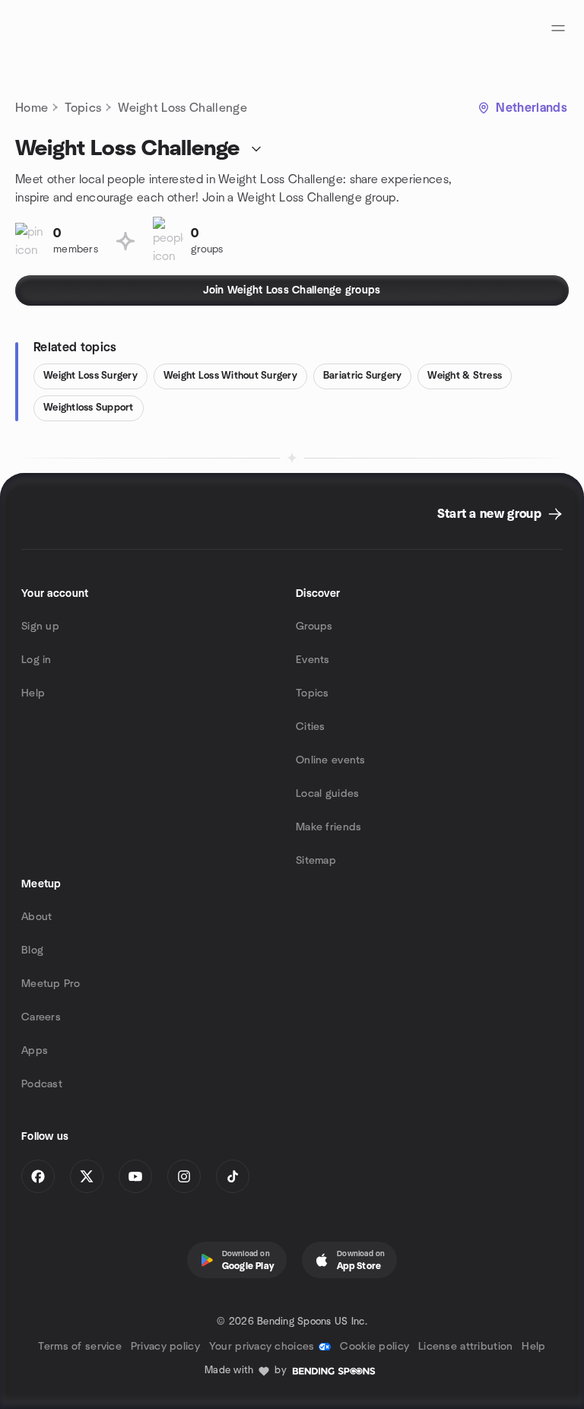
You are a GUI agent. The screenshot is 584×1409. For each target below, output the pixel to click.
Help (33, 693)
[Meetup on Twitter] (86, 1176)
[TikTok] (232, 1176)
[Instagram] (184, 1176)
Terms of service (79, 1346)
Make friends (328, 827)
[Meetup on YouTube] (135, 1176)
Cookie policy (374, 1346)
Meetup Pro (50, 984)
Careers (41, 1017)
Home (31, 108)
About (36, 917)
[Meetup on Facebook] (38, 1176)
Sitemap (316, 860)
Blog (32, 950)
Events (313, 660)
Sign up (40, 626)
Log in (36, 660)
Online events (331, 760)
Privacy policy (165, 1346)
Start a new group (489, 514)
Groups (314, 626)
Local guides (327, 794)
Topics (83, 108)
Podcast (41, 1084)
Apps (34, 1051)
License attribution (465, 1346)
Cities (310, 727)
